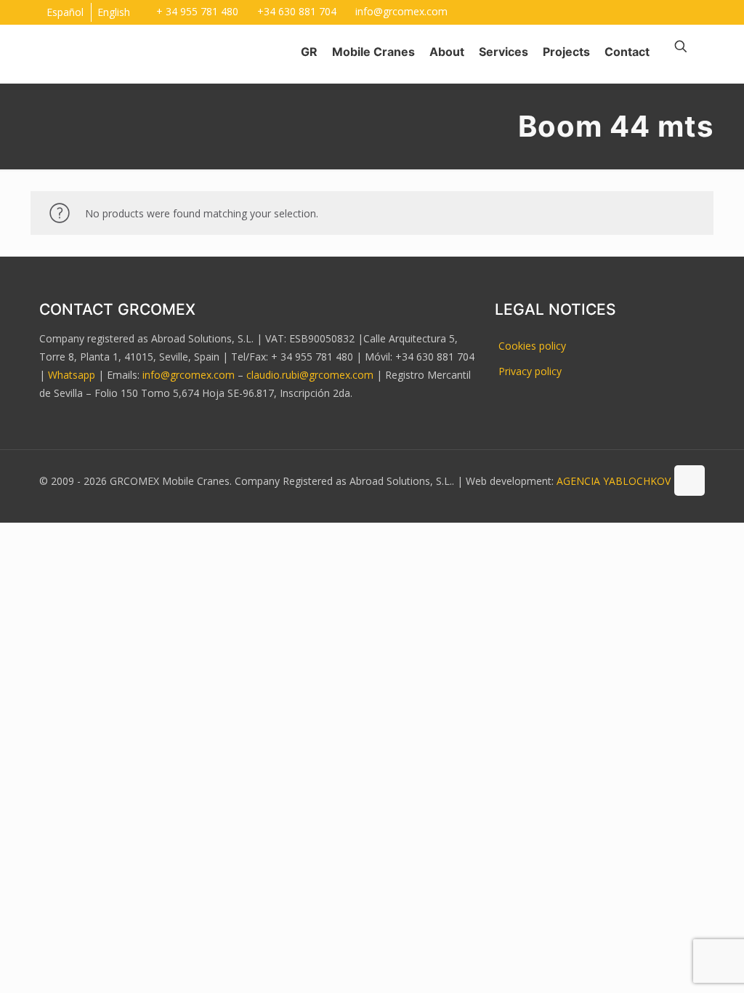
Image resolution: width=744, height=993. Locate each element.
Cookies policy (532, 346)
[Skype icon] (641, 9)
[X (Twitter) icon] (696, 9)
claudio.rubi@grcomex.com (309, 375)
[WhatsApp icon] (660, 9)
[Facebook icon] (678, 9)
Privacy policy (530, 371)
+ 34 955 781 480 (197, 11)
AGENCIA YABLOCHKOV (614, 481)
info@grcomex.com (401, 11)
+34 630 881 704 (296, 11)
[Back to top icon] (689, 480)
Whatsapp (71, 375)
